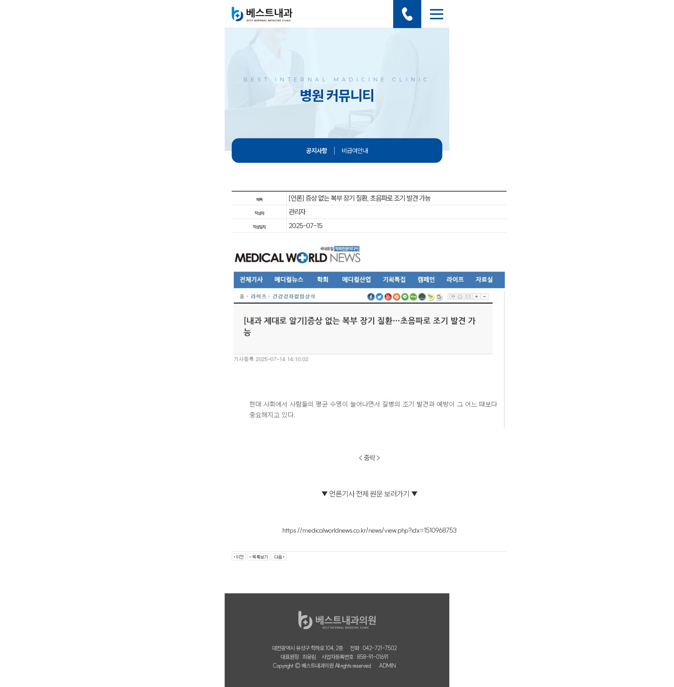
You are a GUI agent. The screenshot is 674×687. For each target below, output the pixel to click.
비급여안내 (355, 151)
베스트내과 (262, 14)
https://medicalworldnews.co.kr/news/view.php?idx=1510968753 (369, 530)
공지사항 (316, 151)
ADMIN (387, 665)
